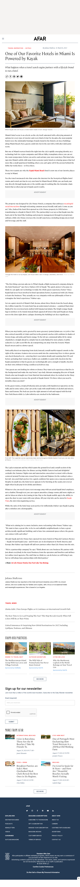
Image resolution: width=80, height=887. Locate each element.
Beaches (55, 762)
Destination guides (12, 820)
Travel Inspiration (15, 48)
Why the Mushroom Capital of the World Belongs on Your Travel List (62, 663)
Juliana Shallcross (13, 578)
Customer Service (35, 835)
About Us (55, 820)
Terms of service (35, 839)
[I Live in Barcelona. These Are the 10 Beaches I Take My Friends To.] (10, 736)
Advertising (56, 831)
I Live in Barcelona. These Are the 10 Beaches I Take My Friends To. (26, 742)
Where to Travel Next (14, 657)
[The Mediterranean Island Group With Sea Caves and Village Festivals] (16, 648)
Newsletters (10, 827)
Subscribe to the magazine (38, 820)
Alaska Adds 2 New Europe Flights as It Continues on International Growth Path (37, 609)
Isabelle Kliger (56, 783)
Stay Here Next (58, 735)
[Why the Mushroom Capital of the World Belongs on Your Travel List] (64, 648)
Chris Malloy (21, 783)
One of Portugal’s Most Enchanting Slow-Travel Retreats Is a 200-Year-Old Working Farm (63, 744)
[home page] (40, 38)
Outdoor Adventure (37, 657)
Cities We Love (59, 657)
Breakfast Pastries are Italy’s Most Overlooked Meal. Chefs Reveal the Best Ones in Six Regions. (27, 771)
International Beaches (26, 735)
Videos (7, 831)
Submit (11, 722)
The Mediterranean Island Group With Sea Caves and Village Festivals (16, 662)
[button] (43, 867)
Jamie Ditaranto (22, 753)
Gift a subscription (36, 824)
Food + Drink (22, 762)
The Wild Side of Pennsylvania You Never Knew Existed (39, 662)
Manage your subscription (38, 827)
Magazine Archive (35, 831)
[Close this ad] (78, 878)
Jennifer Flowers (57, 756)
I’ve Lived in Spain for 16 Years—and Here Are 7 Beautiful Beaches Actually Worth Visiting (62, 771)
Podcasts (8, 824)
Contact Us (56, 839)
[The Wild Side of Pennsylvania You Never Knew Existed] (40, 648)
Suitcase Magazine (12, 839)
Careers (55, 824)
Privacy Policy (57, 835)
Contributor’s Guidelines (61, 827)
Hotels (28, 48)
